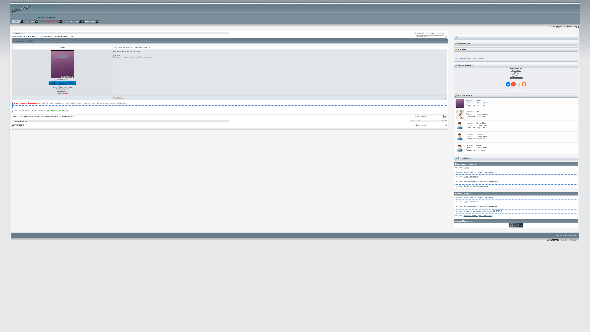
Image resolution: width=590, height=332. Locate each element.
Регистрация (90, 21)
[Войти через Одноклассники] (524, 84)
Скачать (116, 55)
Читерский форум (18, 36)
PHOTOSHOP (31, 36)
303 (477, 103)
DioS (478, 112)
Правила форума (555, 27)
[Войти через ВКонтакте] (508, 84)
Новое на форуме (72, 21)
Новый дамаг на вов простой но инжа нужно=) (482, 181)
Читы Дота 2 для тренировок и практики (479, 172)
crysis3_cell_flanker (471, 177)
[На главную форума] (34, 11)
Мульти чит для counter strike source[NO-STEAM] (483, 211)
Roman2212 (481, 123)
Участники (30, 21)
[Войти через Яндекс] (513, 84)
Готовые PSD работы (45, 36)
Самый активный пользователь (476, 186)
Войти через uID (516, 78)
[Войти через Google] (518, 84)
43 (477, 114)
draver (478, 145)
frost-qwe (480, 134)
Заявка (466, 167)
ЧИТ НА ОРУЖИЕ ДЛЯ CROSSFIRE (478, 216)
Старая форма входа (516, 90)
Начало (17, 21)
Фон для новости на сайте (64, 36)
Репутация (480, 105)
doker (478, 100)
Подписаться (570, 27)
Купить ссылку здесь (463, 58)
